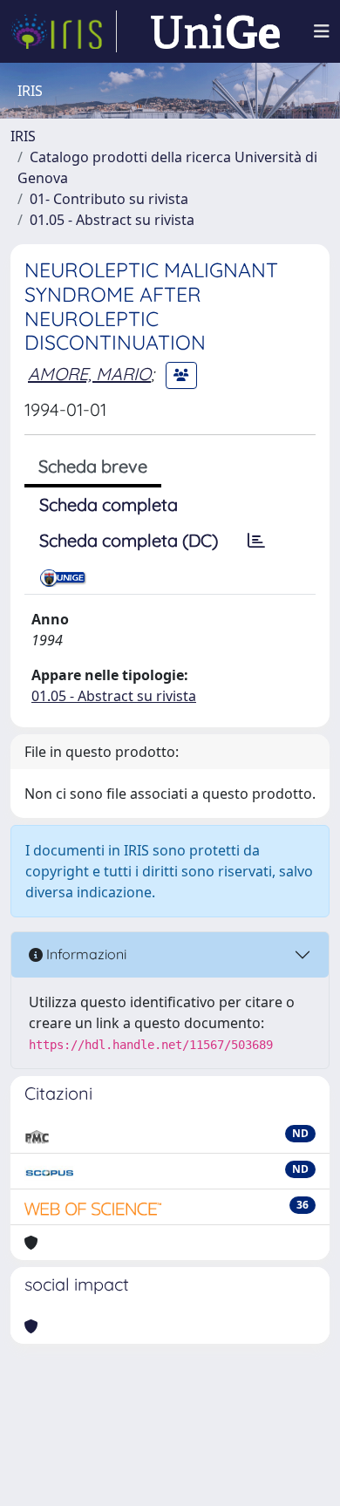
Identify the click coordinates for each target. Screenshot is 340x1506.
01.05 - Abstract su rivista (112, 219)
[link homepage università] (215, 31)
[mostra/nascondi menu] (322, 31)
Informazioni (84, 954)
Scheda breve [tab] (92, 466)
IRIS (23, 136)
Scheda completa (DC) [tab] (128, 540)
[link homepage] (63, 31)
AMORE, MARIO (89, 374)
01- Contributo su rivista (109, 198)
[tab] (256, 540)
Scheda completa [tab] (108, 504)
